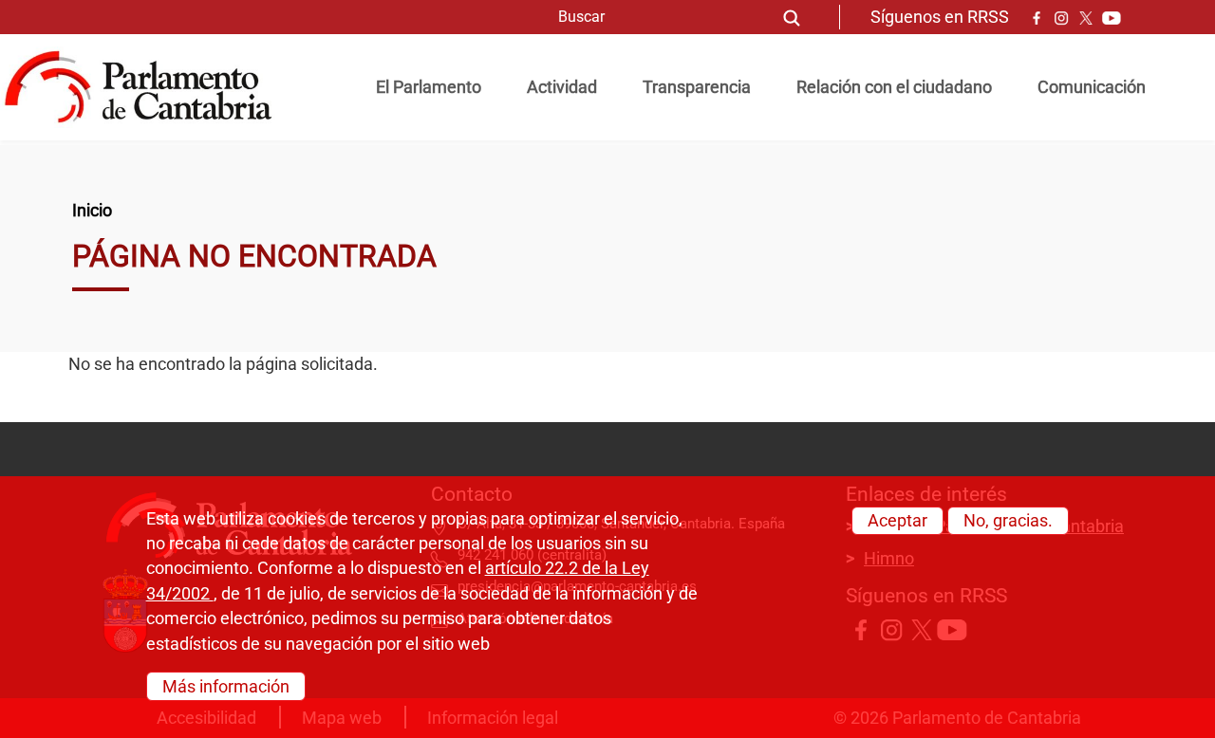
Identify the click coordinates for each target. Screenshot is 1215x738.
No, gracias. (1008, 520)
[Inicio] (145, 87)
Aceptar (897, 520)
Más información (226, 685)
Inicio (92, 210)
